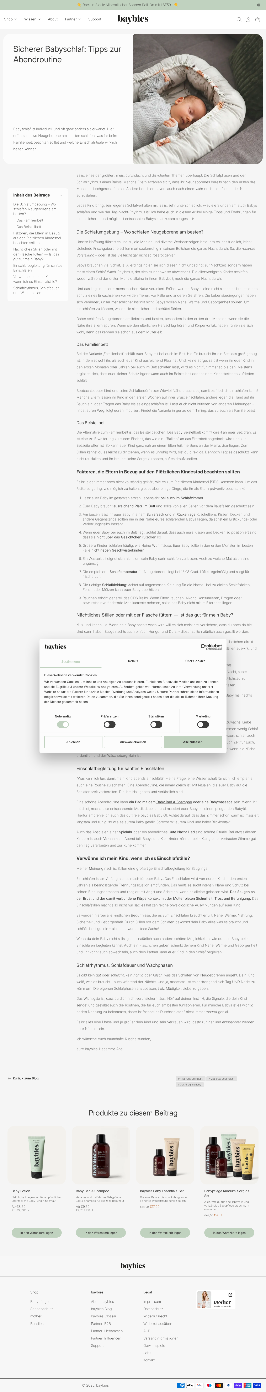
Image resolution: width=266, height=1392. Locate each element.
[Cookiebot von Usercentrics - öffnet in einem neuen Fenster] (204, 647)
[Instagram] (259, 5)
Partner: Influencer (106, 1338)
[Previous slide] (10, 1155)
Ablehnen (73, 742)
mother (36, 1316)
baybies (102, 1385)
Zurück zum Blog (26, 1078)
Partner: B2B (101, 1323)
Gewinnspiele (154, 1345)
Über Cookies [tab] (195, 661)
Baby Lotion (21, 1191)
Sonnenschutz (41, 1309)
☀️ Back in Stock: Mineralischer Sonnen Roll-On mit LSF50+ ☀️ (128, 5)
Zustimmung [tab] (71, 661)
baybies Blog (101, 1309)
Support (97, 1345)
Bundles (36, 1323)
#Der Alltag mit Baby (189, 1084)
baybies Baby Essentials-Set (162, 1191)
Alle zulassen (192, 742)
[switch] (110, 724)
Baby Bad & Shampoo (92, 1191)
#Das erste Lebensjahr (221, 1078)
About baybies (102, 1301)
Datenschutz (153, 1309)
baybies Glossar (103, 1316)
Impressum (152, 1301)
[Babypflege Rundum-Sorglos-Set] (229, 1155)
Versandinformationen (161, 1338)
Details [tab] (133, 661)
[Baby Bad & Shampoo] (101, 1155)
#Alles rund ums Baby (190, 1078)
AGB (146, 1331)
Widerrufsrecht (155, 1316)
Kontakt (149, 1360)
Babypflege (39, 1301)
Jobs (147, 1353)
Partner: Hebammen (107, 1331)
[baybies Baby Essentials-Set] (165, 1155)
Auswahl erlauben (133, 742)
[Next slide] (62, 1155)
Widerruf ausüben (157, 1323)
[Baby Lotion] (36, 1155)
